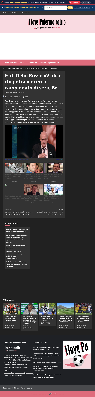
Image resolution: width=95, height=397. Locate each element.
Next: (50, 212)
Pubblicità (15, 13)
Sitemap (14, 375)
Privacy (20, 375)
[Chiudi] (93, 2)
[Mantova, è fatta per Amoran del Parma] (47, 308)
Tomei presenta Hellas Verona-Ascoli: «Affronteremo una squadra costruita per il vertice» (16, 238)
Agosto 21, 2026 (10, 327)
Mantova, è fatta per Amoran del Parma (16, 247)
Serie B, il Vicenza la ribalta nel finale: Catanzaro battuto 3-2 (17, 230)
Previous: (19, 212)
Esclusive (43, 63)
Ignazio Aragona (22, 367)
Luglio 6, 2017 (21, 93)
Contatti (7, 375)
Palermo (13, 63)
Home (7, 63)
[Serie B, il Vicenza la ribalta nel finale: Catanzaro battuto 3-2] (11, 308)
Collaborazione (25, 13)
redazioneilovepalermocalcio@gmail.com (18, 373)
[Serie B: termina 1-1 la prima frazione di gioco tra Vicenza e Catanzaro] (83, 308)
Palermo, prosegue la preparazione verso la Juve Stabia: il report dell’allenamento (15, 255)
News (22, 63)
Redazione (6, 13)
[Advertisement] (47, 46)
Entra (70, 7)
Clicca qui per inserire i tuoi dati (82, 7)
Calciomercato (33, 63)
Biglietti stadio (53, 63)
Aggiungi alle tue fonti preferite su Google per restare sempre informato (34, 2)
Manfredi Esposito (11, 93)
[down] (18, 63)
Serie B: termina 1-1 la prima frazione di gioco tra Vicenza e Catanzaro (16, 264)
